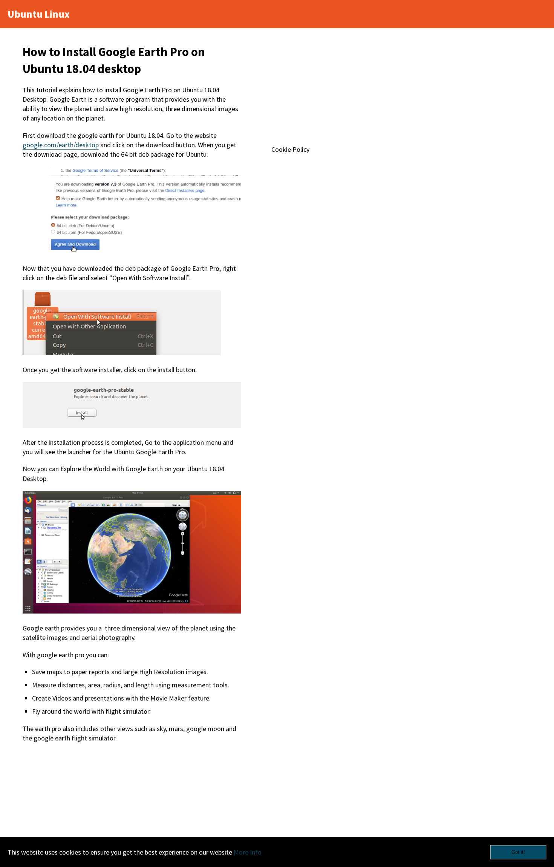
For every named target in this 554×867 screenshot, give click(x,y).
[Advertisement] (132, 806)
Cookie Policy (290, 149)
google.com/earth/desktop (61, 144)
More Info (248, 852)
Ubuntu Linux (39, 14)
